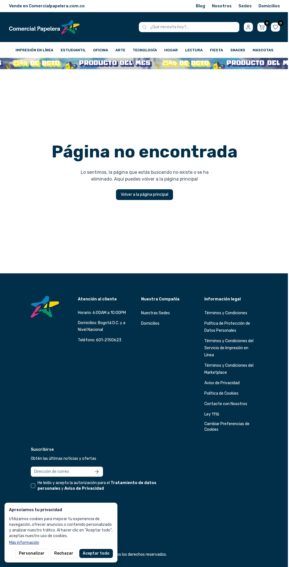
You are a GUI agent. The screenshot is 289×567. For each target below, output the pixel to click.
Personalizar (32, 553)
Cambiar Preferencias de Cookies (226, 426)
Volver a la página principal (144, 194)
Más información (24, 542)
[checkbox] (33, 486)
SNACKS (237, 50)
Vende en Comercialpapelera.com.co (47, 5)
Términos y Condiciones (225, 313)
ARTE (120, 50)
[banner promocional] (144, 63)
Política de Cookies (221, 393)
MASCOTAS (263, 50)
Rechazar (63, 553)
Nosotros (222, 5)
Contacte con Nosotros (225, 403)
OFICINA (100, 50)
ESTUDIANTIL (73, 50)
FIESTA (216, 50)
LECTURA (194, 50)
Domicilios (269, 5)
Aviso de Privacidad (222, 383)
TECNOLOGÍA (145, 50)
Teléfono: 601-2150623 (99, 340)
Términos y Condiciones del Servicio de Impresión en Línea (228, 348)
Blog (200, 5)
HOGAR (171, 50)
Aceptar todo (96, 553)
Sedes (245, 5)
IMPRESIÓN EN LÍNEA (34, 50)
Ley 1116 (211, 414)
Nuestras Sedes (155, 313)
